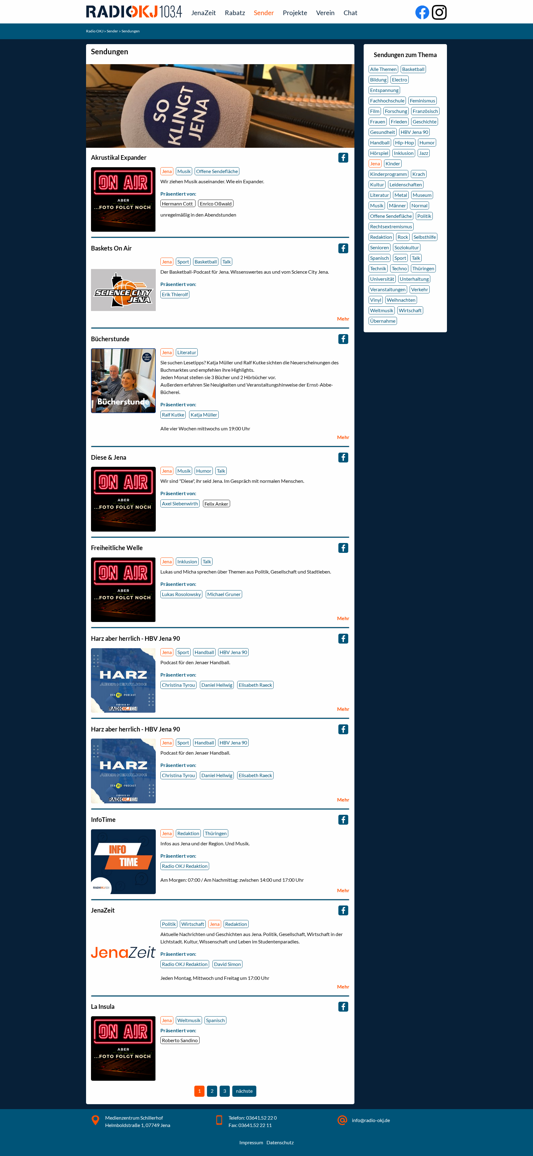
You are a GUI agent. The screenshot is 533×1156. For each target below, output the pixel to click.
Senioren (379, 247)
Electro (399, 79)
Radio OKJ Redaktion (185, 866)
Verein (325, 12)
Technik (378, 268)
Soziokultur (407, 247)
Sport (183, 261)
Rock (403, 237)
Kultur (377, 184)
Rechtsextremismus (391, 226)
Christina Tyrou (178, 685)
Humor (203, 471)
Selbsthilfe (425, 237)
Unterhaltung (414, 279)
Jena (167, 171)
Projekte (295, 12)
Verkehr (419, 289)
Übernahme (382, 321)
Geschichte (424, 121)
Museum (422, 195)
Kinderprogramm (388, 174)
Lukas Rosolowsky (181, 594)
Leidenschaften (406, 184)
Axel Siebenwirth (180, 503)
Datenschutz (280, 1142)
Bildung (378, 79)
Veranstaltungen (388, 289)
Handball (204, 652)
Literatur (186, 352)
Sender (264, 12)
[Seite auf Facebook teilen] (343, 158)
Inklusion (187, 561)
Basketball (206, 261)
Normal (419, 205)
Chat (350, 12)
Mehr (343, 318)
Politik (169, 924)
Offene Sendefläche (217, 171)
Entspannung (384, 90)
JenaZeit (203, 12)
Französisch (425, 111)
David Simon (227, 964)
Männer (397, 205)
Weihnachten (401, 300)
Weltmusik (188, 1020)
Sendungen (131, 31)
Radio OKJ (95, 31)
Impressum (251, 1142)
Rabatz (235, 12)
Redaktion (188, 833)
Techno (399, 268)
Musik (184, 171)
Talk (226, 261)
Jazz (423, 153)
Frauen (377, 121)
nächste (245, 1092)
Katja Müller (204, 414)
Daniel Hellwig (216, 685)
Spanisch (215, 1020)
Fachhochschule (387, 100)
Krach (418, 174)
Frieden (399, 121)
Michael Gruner (224, 594)
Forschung (396, 111)
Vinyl (375, 300)
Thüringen (216, 833)
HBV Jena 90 (233, 652)
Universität (382, 279)
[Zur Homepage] (135, 11)
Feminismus (422, 100)
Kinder (393, 163)
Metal (401, 195)
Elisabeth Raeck (255, 685)
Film (374, 111)
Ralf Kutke (173, 414)
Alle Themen (383, 69)
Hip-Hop (404, 142)
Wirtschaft (192, 924)
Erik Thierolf (175, 294)
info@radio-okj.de (371, 1120)
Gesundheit (382, 132)
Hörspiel (379, 153)
